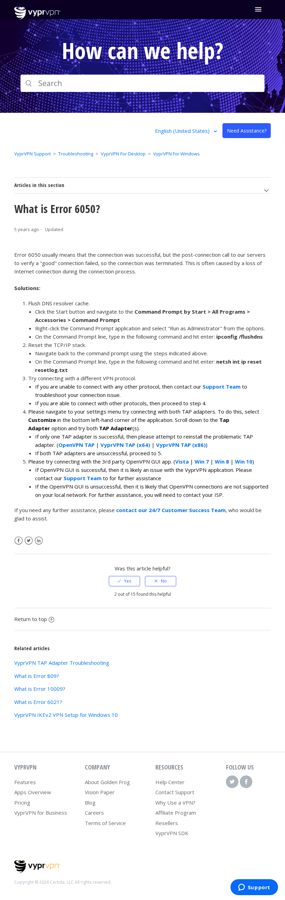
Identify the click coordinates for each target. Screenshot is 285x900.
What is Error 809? (36, 675)
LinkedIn (38, 540)
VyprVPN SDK (171, 833)
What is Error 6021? (38, 701)
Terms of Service (105, 823)
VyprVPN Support (32, 154)
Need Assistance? (247, 130)
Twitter (28, 540)
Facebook (18, 540)
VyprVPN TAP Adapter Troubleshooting (61, 662)
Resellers (166, 823)
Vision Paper (100, 792)
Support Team (222, 386)
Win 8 (222, 461)
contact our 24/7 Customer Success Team (171, 510)
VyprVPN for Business (40, 812)
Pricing (22, 802)
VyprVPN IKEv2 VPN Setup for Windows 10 (66, 714)
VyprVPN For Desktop (123, 154)
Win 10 (243, 461)
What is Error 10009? (39, 688)
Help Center (170, 782)
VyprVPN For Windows (176, 154)
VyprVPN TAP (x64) (125, 444)
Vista (182, 461)
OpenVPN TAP (76, 444)
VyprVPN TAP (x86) (181, 444)
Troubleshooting (75, 154)
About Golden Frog (107, 782)
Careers (94, 812)
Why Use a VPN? (175, 802)
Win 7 (202, 461)
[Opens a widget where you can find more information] (254, 888)
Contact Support (174, 792)
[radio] (124, 581)
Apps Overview (32, 792)
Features (25, 782)
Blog (90, 802)
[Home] (37, 17)
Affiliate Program (175, 812)
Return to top (30, 618)
